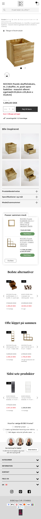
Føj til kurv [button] (27, 109)
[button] (16, 68)
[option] (20, 53)
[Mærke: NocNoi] (7, 75)
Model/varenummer (11, 202)
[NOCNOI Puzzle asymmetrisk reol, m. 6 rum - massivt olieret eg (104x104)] (11, 243)
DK (3, 485)
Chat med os (32, 449)
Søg (4, 10)
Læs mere (27, 427)
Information (7, 466)
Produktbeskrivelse (11, 191)
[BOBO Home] (20, 3)
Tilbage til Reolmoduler (14, 31)
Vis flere (10, 261)
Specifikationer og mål (12, 197)
